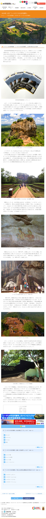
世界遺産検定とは (4, 8)
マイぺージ (41, 3)
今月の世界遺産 (10, 15)
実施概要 (17, 7)
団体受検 (41, 7)
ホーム (2, 15)
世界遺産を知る (35, 8)
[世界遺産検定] (6, 3)
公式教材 (29, 7)
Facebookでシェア (29, 498)
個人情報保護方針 (36, 502)
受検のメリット (10, 8)
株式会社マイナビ (7, 509)
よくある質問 (3, 502)
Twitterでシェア (17, 498)
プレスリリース (13, 502)
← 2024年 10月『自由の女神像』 (8, 493)
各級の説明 (23, 7)
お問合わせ (8, 502)
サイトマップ (19, 502)
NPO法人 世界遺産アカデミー (9, 508)
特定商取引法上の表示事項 (27, 502)
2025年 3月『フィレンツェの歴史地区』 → (35, 493)
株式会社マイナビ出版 (15, 509)
